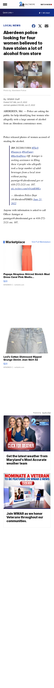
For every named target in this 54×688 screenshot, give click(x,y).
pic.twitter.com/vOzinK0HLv (26, 188)
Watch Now (46, 4)
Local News (12, 25)
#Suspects (16, 152)
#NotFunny (28, 152)
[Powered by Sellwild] (46, 413)
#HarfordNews (18, 156)
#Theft (35, 147)
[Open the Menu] (4, 4)
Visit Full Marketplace (41, 242)
